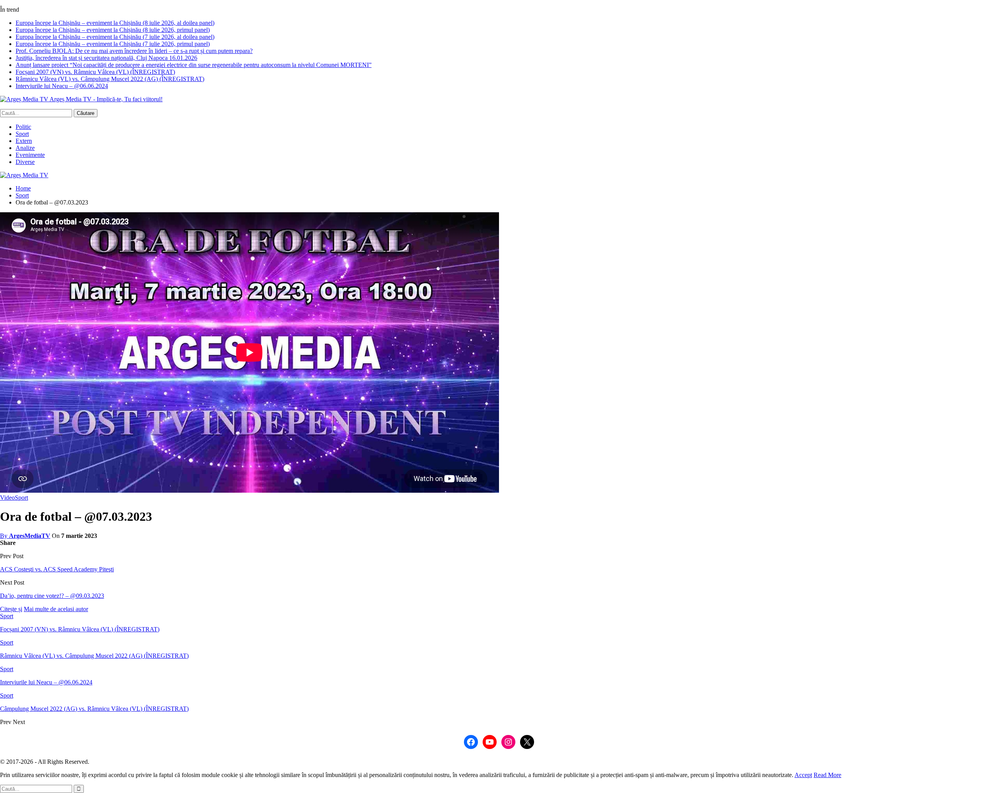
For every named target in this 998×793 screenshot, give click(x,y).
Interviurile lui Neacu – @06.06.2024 (62, 86)
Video (7, 497)
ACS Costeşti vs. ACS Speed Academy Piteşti (57, 569)
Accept (803, 775)
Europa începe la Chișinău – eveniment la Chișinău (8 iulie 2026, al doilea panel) (115, 22)
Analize (25, 148)
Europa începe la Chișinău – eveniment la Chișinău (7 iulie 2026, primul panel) (113, 44)
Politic (23, 126)
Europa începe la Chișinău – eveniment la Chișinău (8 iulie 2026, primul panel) (113, 29)
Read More (827, 775)
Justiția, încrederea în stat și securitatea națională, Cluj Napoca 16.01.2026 (106, 58)
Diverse (25, 162)
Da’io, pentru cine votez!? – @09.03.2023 (52, 595)
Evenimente (30, 155)
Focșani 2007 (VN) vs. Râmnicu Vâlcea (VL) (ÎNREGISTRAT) (95, 72)
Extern (24, 140)
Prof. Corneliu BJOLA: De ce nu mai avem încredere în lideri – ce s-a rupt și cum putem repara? (134, 51)
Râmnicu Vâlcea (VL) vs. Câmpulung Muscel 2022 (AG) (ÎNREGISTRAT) (110, 79)
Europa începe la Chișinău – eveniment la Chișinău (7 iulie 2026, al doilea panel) (115, 36)
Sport (22, 133)
